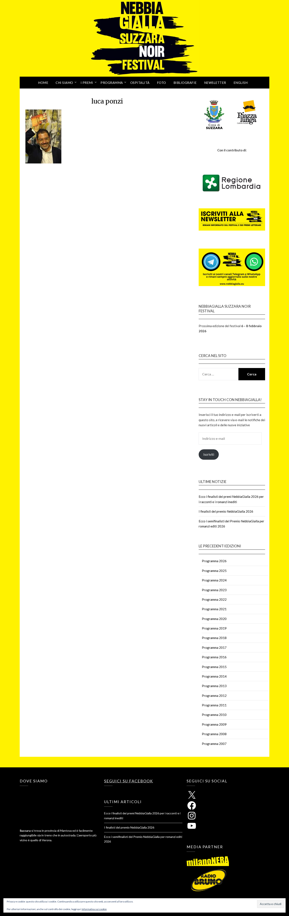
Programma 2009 (214, 724)
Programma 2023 (214, 590)
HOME (43, 82)
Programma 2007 (214, 744)
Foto (161, 82)
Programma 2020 (214, 619)
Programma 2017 (214, 647)
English (241, 82)
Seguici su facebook (128, 781)
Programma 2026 (214, 561)
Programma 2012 (214, 695)
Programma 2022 (214, 599)
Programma (111, 82)
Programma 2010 (214, 715)
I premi (87, 82)
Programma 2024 (214, 580)
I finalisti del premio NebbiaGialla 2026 (226, 511)
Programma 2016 (214, 657)
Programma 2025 (214, 571)
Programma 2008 (214, 734)
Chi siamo (64, 82)
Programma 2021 (214, 609)
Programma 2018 (214, 638)
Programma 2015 (214, 667)
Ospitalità (140, 82)
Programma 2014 (214, 676)
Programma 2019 (214, 628)
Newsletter (215, 82)
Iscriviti (208, 454)
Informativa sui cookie (94, 909)
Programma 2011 (214, 705)
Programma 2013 (214, 686)
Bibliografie (185, 82)
